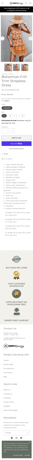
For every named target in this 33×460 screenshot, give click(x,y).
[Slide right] (31, 38)
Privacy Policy (9, 402)
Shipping (7, 406)
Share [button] (6, 154)
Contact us (8, 394)
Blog (5, 377)
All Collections (9, 368)
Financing (7, 398)
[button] (2, 3)
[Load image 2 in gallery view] (16, 67)
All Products (8, 373)
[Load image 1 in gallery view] (8, 67)
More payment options (16, 148)
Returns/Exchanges (11, 410)
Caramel (7, 108)
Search (6, 360)
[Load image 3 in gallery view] (25, 67)
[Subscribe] (27, 433)
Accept (27, 455)
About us (7, 390)
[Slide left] (2, 38)
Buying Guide (8, 364)
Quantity (5, 127)
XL (22, 116)
